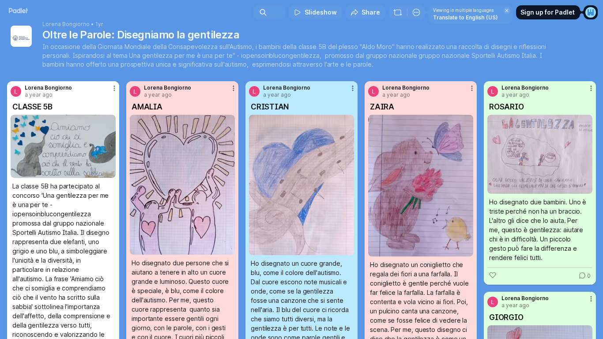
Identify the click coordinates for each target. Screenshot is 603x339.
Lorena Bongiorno (66, 24)
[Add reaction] (492, 275)
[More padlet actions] (416, 12)
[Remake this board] (398, 12)
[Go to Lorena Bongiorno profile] (16, 91)
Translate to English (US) (465, 17)
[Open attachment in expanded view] (63, 146)
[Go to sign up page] (591, 12)
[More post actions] (114, 88)
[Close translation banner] (506, 10)
